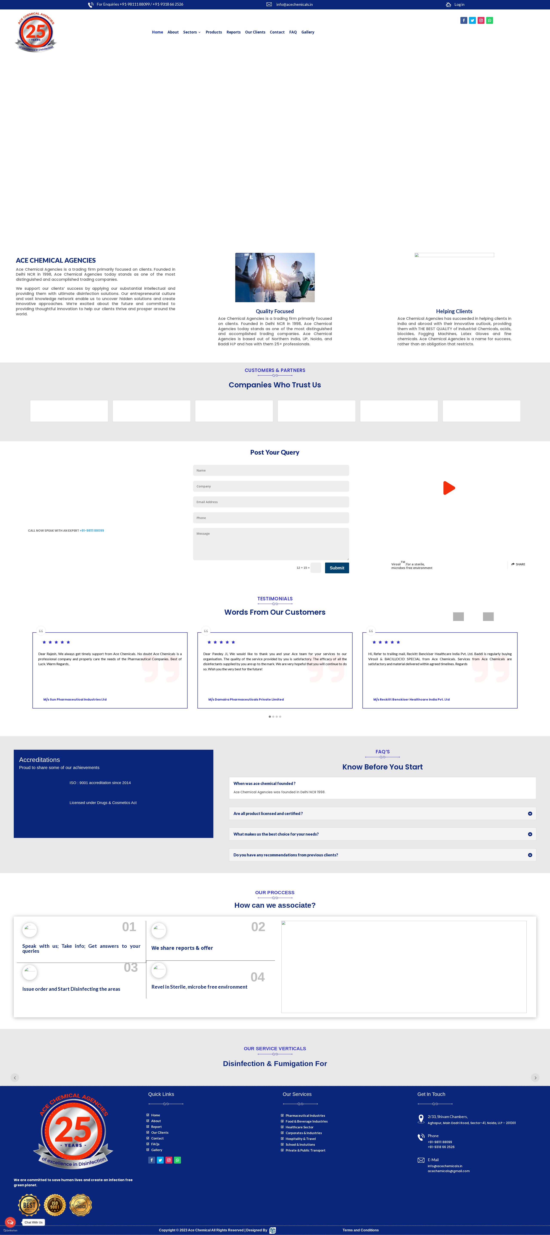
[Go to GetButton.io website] (10, 1230)
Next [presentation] (488, 616)
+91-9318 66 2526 (441, 1147)
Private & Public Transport (305, 1150)
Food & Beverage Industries (307, 1121)
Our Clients (255, 32)
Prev (15, 1077)
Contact (277, 32)
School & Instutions (300, 1144)
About (173, 32)
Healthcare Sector (299, 1127)
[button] (270, 717)
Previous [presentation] (458, 616)
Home (157, 32)
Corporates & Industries (304, 1133)
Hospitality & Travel (301, 1139)
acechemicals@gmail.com (449, 1171)
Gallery (307, 32)
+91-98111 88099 (92, 530)
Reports (233, 32)
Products (214, 32)
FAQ (293, 32)
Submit (337, 568)
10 (301, 218)
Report (156, 1127)
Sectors (190, 32)
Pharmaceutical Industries (305, 1115)
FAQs (155, 1144)
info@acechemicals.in (445, 1166)
